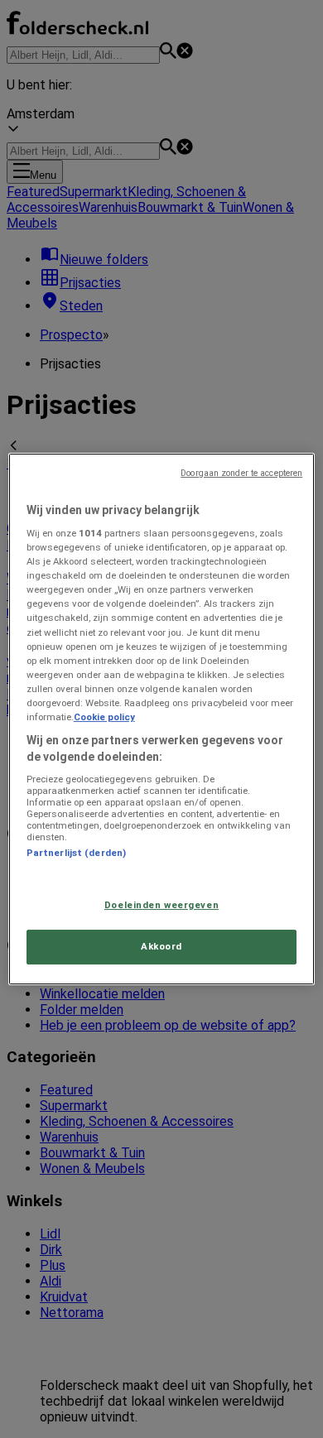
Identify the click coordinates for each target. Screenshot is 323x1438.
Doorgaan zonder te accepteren (241, 473)
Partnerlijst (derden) (76, 852)
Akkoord (161, 947)
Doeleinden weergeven (161, 905)
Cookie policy (104, 717)
